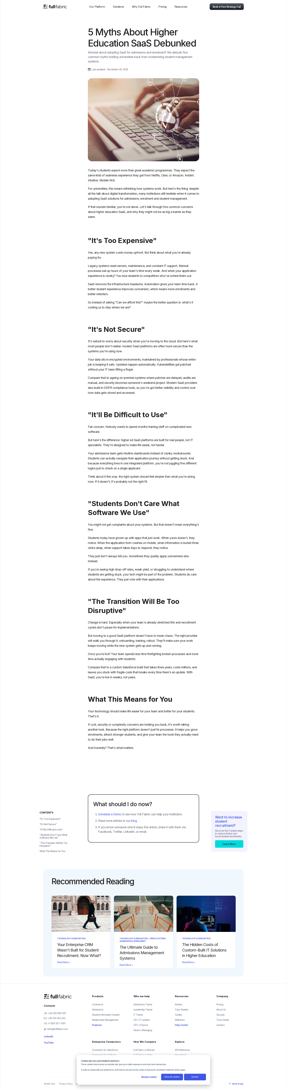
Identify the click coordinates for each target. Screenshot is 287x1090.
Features (97, 1025)
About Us (221, 1009)
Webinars (180, 1019)
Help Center (181, 1025)
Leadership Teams (143, 1009)
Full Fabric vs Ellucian (144, 1049)
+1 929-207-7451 (56, 1023)
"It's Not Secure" (48, 824)
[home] (55, 7)
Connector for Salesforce (105, 1049)
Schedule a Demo (109, 814)
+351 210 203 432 (56, 1018)
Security (220, 1014)
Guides (178, 1014)
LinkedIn (48, 1036)
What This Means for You (52, 851)
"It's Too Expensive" (50, 818)
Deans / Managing (143, 1030)
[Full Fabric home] (58, 996)
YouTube (49, 1042)
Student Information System (106, 1014)
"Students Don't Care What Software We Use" (53, 836)
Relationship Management (105, 1019)
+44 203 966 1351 (57, 1013)
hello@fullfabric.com (57, 1029)
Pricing (162, 6)
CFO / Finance (141, 1025)
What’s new (49, 1083)
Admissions (97, 1009)
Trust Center (222, 1019)
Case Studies (181, 1009)
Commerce (97, 1004)
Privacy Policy (65, 1083)
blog (134, 820)
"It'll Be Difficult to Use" (51, 829)
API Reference (182, 1049)
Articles (178, 1004)
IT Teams (138, 1014)
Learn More (229, 844)
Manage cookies (149, 1077)
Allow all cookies (172, 1077)
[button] (97, 6)
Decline (194, 1077)
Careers (220, 1025)
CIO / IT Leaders (142, 1019)
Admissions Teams (143, 1004)
